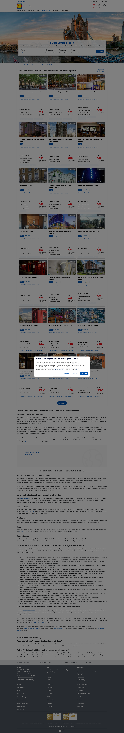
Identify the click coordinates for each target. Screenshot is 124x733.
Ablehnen (66, 373)
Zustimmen (84, 373)
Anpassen (74, 373)
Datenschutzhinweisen (58, 369)
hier (77, 369)
